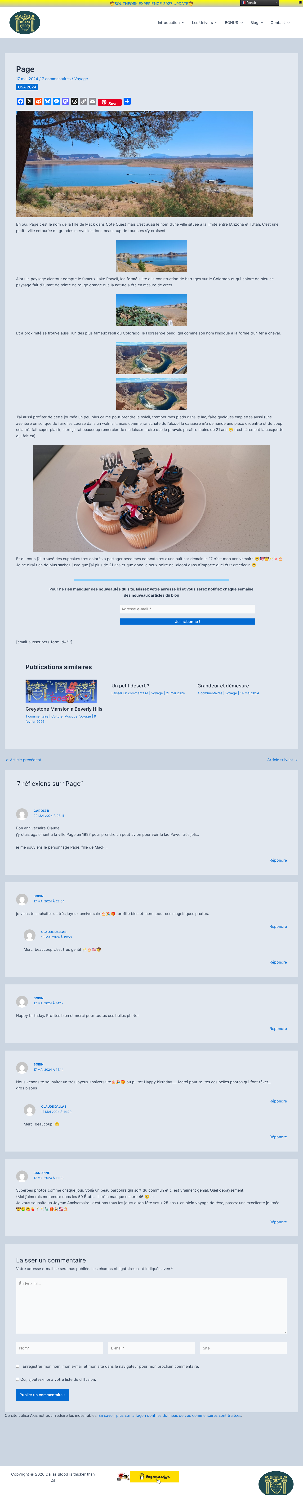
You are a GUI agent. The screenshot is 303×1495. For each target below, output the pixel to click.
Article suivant (282, 760)
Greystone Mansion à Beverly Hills (64, 709)
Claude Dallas (54, 932)
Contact (278, 22)
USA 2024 (27, 87)
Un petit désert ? (130, 686)
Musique (70, 716)
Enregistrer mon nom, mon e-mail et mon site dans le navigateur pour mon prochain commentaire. (111, 1366)
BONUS (231, 22)
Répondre (278, 860)
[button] (182, 22)
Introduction (169, 22)
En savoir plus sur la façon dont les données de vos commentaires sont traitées (169, 1415)
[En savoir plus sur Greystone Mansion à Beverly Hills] (61, 690)
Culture (56, 716)
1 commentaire (37, 716)
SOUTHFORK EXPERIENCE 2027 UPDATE (151, 3)
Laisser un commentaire (129, 693)
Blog (254, 22)
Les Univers (202, 22)
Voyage (81, 78)
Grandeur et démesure (223, 686)
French (250, 3)
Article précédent (23, 760)
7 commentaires (56, 78)
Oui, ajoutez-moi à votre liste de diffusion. (57, 1379)
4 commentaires (209, 693)
